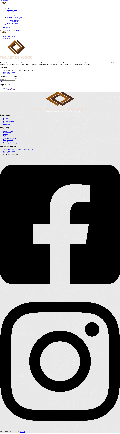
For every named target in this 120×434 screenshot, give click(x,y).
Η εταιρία (5, 118)
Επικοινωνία (6, 27)
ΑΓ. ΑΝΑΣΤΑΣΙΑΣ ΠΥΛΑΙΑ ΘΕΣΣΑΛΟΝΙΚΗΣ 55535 (18, 149)
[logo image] (4, 34)
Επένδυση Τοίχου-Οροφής (13, 23)
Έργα (4, 24)
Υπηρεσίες (6, 8)
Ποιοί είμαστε (7, 7)
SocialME (22, 432)
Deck (8, 14)
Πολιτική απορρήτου (8, 121)
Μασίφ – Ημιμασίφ (12, 10)
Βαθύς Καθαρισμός (15, 20)
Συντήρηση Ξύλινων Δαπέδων (14, 17)
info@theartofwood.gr (9, 36)
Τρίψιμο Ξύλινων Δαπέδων (17, 18)
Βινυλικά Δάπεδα (11, 11)
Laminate (9, 13)
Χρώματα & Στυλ (14, 21)
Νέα (4, 26)
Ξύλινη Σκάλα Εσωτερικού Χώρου (16, 15)
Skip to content (4, 0)
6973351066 (5, 30)
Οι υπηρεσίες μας (7, 120)
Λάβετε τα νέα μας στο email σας (8, 76)
